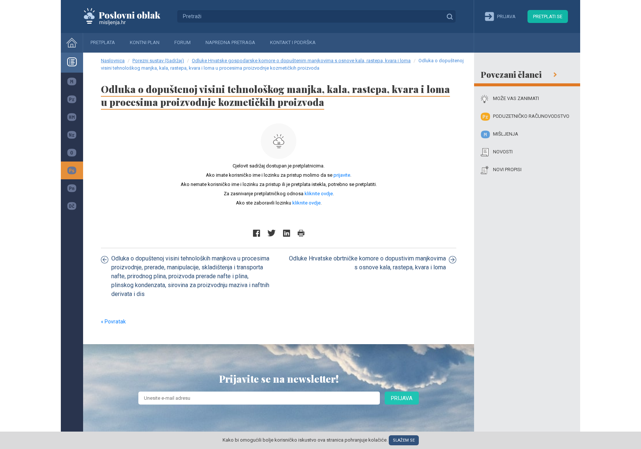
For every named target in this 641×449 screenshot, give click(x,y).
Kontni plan (145, 42)
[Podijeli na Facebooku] (256, 233)
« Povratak (113, 322)
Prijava (401, 398)
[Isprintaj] (301, 233)
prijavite (341, 175)
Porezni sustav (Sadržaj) (158, 60)
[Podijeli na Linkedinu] (286, 233)
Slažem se (404, 440)
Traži (450, 16)
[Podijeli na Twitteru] (271, 233)
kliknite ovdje (319, 193)
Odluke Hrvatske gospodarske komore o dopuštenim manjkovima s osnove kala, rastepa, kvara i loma (301, 60)
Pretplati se (547, 16)
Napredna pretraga (230, 42)
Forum (182, 42)
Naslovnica (113, 60)
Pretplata (103, 42)
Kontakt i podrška (293, 42)
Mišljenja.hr (127, 16)
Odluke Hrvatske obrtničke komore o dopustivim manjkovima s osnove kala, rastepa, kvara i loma (367, 263)
